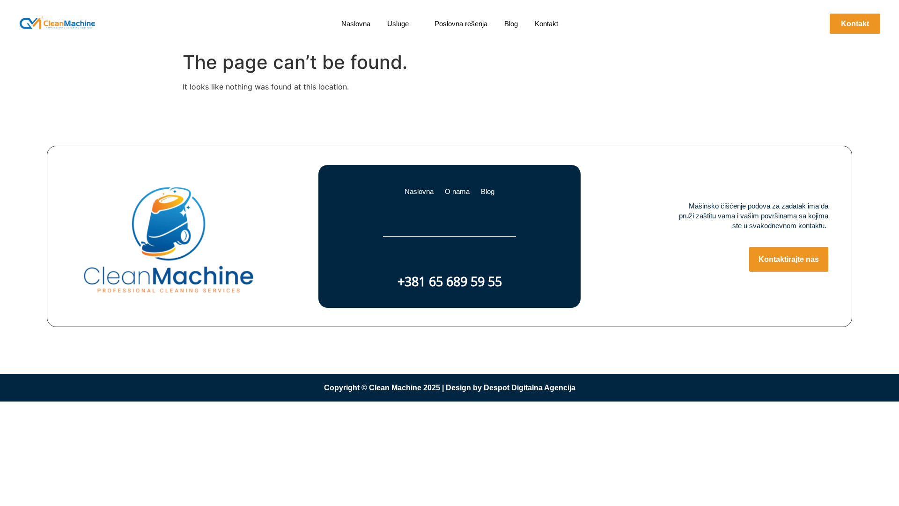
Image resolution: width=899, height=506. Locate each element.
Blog (487, 191)
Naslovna (419, 191)
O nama (457, 191)
